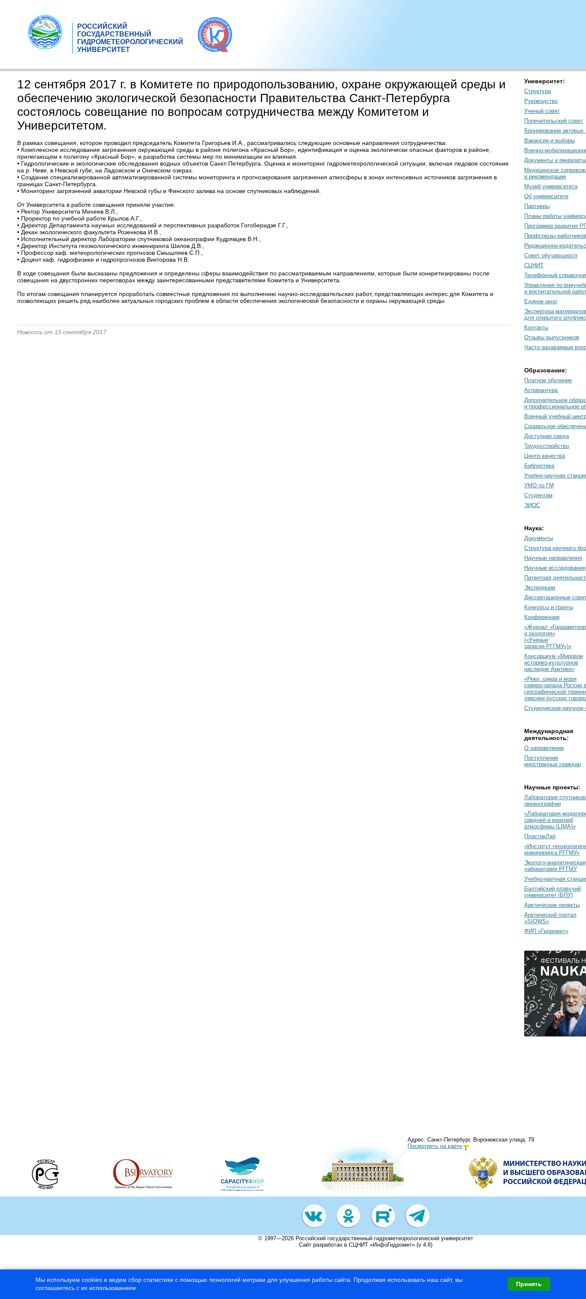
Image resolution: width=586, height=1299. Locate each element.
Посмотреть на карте (435, 1146)
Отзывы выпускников (551, 337)
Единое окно (540, 301)
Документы (538, 538)
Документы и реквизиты (555, 160)
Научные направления (553, 558)
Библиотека (539, 465)
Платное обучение (548, 380)
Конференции (541, 617)
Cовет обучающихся (550, 255)
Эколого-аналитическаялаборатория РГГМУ (555, 865)
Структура (537, 91)
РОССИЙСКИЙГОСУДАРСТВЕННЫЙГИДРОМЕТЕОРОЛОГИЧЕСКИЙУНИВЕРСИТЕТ (130, 38)
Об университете (546, 196)
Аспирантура (541, 390)
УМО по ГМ (539, 485)
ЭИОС (532, 505)
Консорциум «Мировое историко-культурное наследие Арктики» (553, 662)
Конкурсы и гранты (548, 607)
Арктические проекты (552, 905)
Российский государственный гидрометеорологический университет (384, 1238)
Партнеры (537, 206)
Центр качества (544, 456)
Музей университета (550, 186)
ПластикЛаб (540, 836)
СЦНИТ (534, 265)
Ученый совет (542, 111)
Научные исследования (555, 568)
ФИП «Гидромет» (546, 931)
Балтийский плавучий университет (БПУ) (552, 891)
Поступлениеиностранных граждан (552, 761)
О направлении (544, 748)
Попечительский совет (553, 121)
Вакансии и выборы (549, 140)
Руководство (541, 101)
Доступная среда (546, 436)
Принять (529, 1284)
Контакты (536, 327)
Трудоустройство (546, 446)
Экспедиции (539, 587)
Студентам (538, 495)
